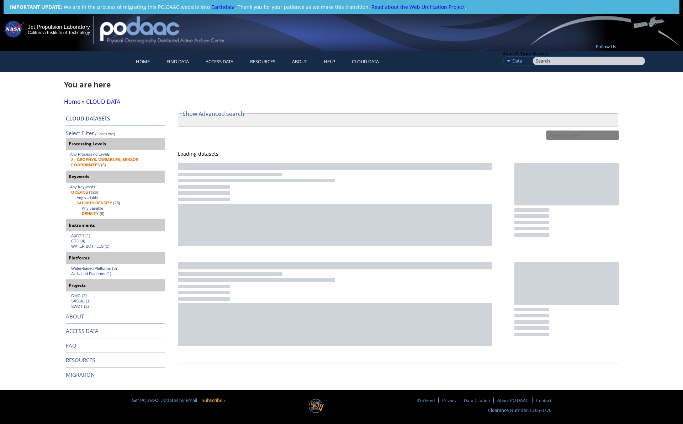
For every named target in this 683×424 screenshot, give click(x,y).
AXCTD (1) (80, 236)
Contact (543, 400)
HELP (329, 61)
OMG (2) (79, 296)
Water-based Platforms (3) (94, 268)
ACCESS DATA (82, 330)
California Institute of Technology (59, 32)
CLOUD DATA (365, 61)
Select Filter (80, 132)
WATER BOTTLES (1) (90, 246)
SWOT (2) (80, 306)
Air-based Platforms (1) (91, 274)
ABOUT (75, 316)
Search (541, 53)
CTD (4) (78, 241)
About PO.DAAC (513, 400)
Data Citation (477, 400)
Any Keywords (82, 187)
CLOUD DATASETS (88, 118)
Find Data (177, 61)
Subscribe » (214, 400)
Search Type (517, 53)
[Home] (168, 29)
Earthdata (223, 7)
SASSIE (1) (81, 301)
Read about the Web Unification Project (418, 7)
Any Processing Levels (90, 154)
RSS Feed (426, 400)
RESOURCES (262, 61)
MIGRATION (80, 374)
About (299, 61)
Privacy (449, 400)
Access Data (219, 61)
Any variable (87, 197)
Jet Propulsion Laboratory (59, 27)
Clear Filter (105, 133)
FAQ (71, 345)
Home (143, 61)
